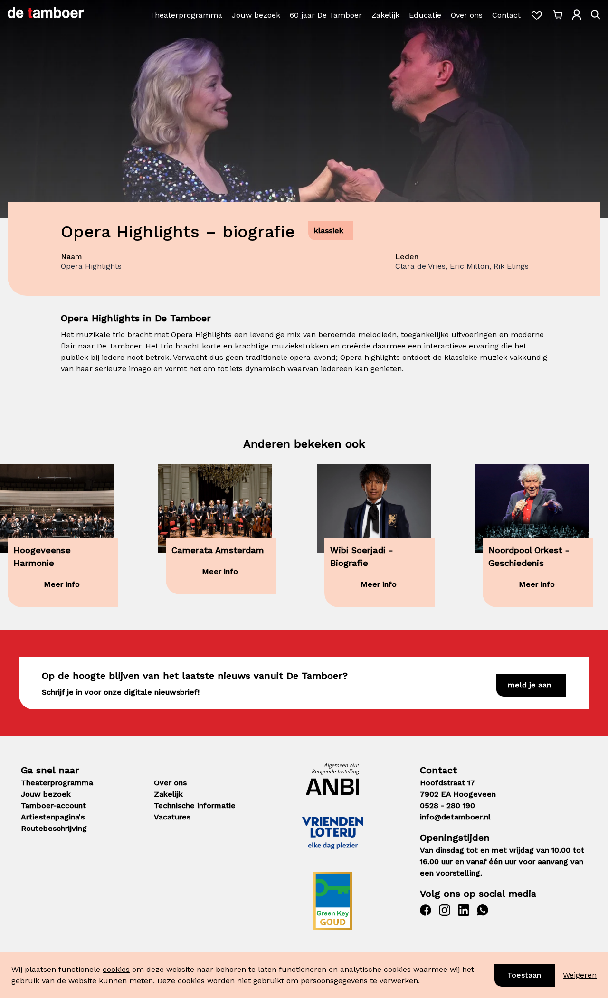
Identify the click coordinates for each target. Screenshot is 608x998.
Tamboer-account (53, 805)
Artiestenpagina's (53, 816)
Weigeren (580, 974)
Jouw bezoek (256, 14)
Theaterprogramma (186, 14)
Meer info (62, 584)
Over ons (467, 14)
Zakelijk (385, 14)
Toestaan (524, 974)
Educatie (425, 14)
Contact (506, 14)
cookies (116, 969)
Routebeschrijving (54, 828)
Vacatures (172, 816)
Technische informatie (195, 805)
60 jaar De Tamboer (326, 14)
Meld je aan (529, 684)
